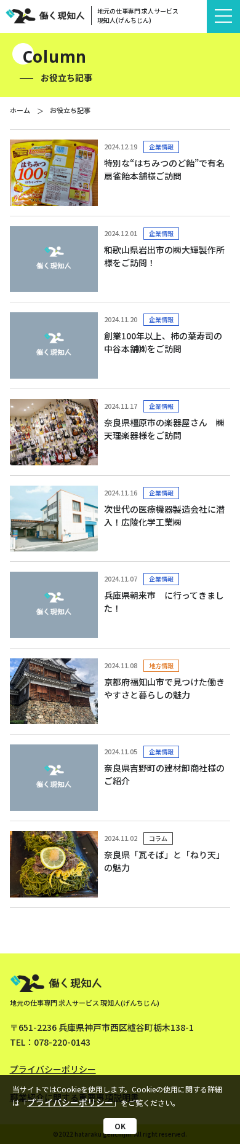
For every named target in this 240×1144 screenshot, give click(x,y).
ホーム (20, 110)
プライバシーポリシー (70, 1102)
